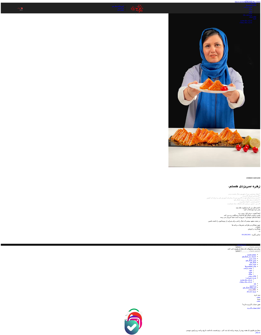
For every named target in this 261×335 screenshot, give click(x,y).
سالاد (250, 9)
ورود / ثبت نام (251, 291)
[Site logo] (139, 14)
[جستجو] (28, 8)
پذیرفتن (257, 332)
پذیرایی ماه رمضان (245, 22)
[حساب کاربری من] (25, 8)
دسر (250, 11)
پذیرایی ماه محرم (246, 20)
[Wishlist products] (14, 8)
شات (250, 13)
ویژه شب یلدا (247, 15)
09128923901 (246, 234)
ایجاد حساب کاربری (253, 308)
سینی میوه (248, 1)
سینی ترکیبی (247, 7)
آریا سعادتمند (241, 245)
